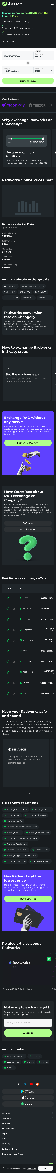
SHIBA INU (28, 672)
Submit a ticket (28, 529)
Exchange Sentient (40, 861)
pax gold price (11, 1062)
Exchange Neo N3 (13, 821)
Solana (26, 682)
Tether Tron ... (29, 640)
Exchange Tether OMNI (15, 809)
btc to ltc (34, 1056)
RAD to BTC (25, 292)
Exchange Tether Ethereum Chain (20, 827)
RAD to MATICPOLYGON (32, 286)
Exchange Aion (40, 850)
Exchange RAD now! (28, 443)
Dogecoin (27, 629)
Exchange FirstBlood (15, 861)
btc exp (43, 1062)
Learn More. (31, 1168)
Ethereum (27, 608)
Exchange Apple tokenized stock (20, 855)
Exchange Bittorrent (35, 815)
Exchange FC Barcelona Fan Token (21, 838)
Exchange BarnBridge (15, 844)
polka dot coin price (14, 1056)
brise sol (9, 1068)
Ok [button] (45, 1168)
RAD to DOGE (10, 286)
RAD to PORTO (11, 298)
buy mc (29, 1062)
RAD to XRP (9, 292)
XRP (25, 651)
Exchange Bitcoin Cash (37, 832)
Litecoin (26, 619)
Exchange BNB (12, 815)
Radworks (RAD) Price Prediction (18, 989)
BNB (25, 693)
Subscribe (28, 1033)
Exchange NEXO (12, 832)
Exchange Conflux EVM (15, 850)
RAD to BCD (41, 292)
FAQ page (28, 523)
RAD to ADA (28, 298)
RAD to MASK (45, 298)
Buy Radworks (28, 899)
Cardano (27, 661)
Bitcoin (26, 598)
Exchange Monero (41, 809)
